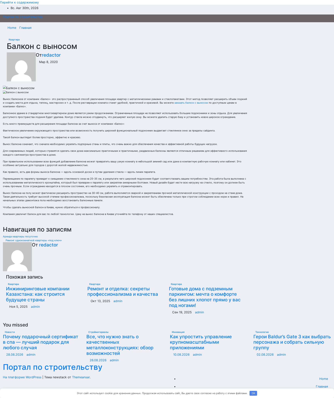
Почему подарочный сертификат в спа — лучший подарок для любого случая (40, 342)
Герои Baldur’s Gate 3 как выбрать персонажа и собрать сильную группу (292, 342)
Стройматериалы (98, 332)
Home (12, 28)
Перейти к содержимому (19, 2)
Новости (10, 332)
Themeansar (81, 377)
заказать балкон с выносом (191, 102)
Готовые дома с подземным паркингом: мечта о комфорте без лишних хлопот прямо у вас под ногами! (205, 297)
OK (253, 393)
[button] (320, 28)
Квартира (14, 39)
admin (35, 307)
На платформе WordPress (22, 377)
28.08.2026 (15, 354)
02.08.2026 (266, 354)
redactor (51, 55)
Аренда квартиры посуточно (21, 236)
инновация (178, 332)
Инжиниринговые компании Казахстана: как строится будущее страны (37, 294)
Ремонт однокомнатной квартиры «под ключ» (33, 240)
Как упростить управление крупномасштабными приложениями (201, 342)
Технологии (262, 332)
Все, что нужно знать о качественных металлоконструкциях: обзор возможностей (119, 345)
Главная (25, 28)
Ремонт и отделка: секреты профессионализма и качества (122, 291)
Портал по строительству (23, 17)
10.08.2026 (182, 354)
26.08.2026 (98, 360)
